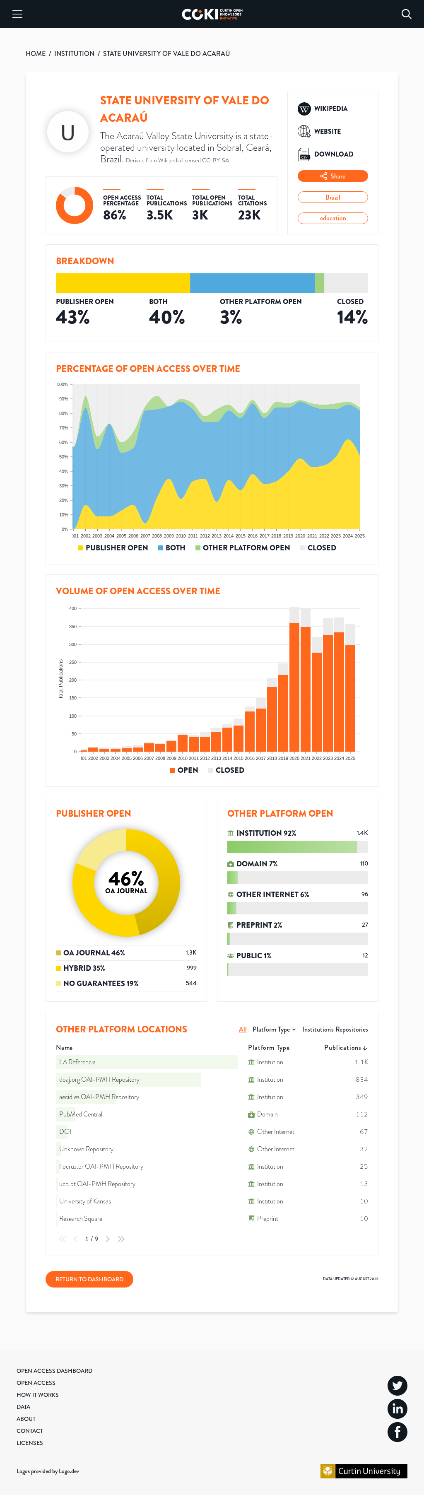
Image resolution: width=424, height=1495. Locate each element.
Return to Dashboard (89, 1279)
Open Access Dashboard (54, 1371)
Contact (30, 1431)
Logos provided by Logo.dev (48, 1471)
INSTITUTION (74, 53)
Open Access (36, 1383)
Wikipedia (169, 160)
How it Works (38, 1395)
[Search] (406, 14)
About (26, 1419)
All (243, 1029)
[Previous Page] (75, 1239)
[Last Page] (121, 1239)
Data (23, 1407)
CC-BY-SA (215, 160)
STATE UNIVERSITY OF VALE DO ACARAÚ (166, 53)
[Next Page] (107, 1239)
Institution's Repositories (335, 1029)
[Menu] (17, 14)
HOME (36, 53)
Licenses (30, 1443)
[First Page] (62, 1239)
